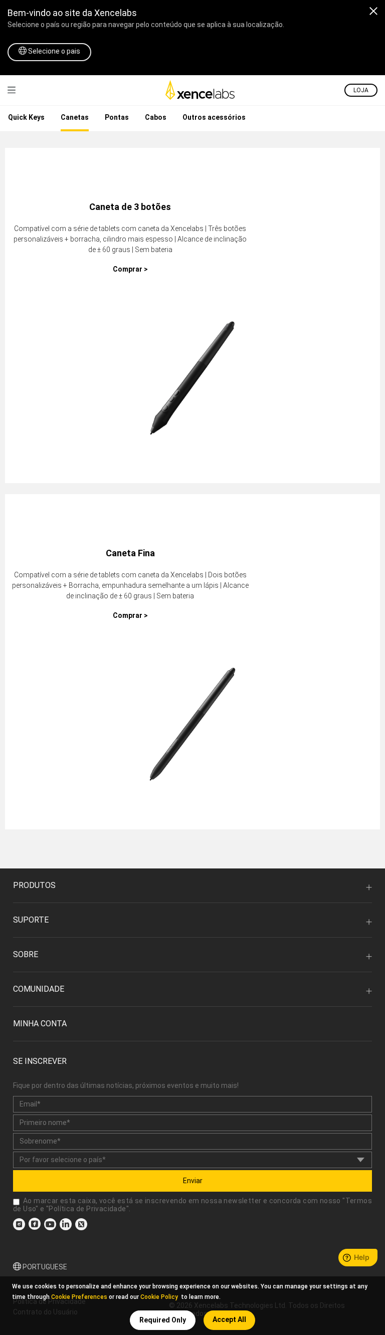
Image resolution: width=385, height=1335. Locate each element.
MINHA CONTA (40, 1023)
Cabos (155, 117)
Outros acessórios (214, 117)
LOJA (360, 90)
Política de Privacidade (87, 1209)
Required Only (162, 1320)
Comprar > (130, 269)
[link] (12, 90)
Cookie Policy (159, 1296)
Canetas (75, 117)
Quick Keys (26, 117)
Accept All (229, 1319)
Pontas (117, 117)
